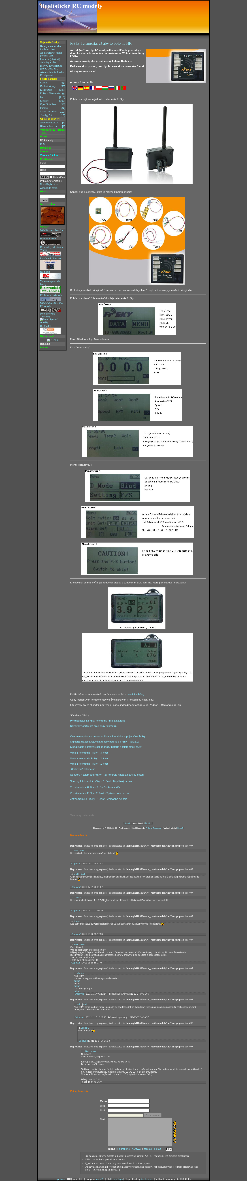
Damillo (77, 897)
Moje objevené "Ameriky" (47, 315)
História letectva (52, 126)
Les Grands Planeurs (50, 258)
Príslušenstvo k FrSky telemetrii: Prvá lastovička (97, 720)
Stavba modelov (52, 111)
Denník (52, 82)
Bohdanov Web (48, 238)
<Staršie (127, 823)
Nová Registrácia (49, 184)
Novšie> (148, 823)
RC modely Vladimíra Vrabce (51, 248)
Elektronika (52, 89)
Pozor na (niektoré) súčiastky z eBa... (50, 61)
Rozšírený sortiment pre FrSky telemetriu (93, 725)
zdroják (148, 1148)
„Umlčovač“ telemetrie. (83, 768)
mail (82, 850)
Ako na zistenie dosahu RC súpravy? (52, 74)
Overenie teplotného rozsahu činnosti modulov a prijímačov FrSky (107, 736)
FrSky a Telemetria (52, 93)
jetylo (76, 874)
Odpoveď (75, 863)
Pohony (52, 108)
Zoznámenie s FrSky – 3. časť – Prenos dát (95, 787)
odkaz (77, 981)
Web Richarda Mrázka (51, 230)
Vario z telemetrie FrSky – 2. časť (89, 758)
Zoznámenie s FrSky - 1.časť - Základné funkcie (98, 799)
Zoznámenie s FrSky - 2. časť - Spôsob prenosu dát (99, 793)
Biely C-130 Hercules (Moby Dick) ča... (51, 67)
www (82, 944)
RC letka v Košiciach (51, 295)
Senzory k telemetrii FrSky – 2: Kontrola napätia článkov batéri (107, 774)
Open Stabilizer (52, 104)
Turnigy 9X (52, 115)
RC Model (45, 326)
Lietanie (52, 100)
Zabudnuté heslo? (49, 188)
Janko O (85, 1028)
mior (76, 850)
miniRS (100, 1179)
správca (60, 1179)
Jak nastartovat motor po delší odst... (51, 54)
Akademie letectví (52, 122)
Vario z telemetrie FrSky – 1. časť (89, 763)
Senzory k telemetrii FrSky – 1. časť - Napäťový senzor (101, 781)
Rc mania (45, 271)
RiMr (76, 944)
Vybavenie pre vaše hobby (50, 283)
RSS (42, 144)
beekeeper (147, 1179)
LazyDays (117, 1179)
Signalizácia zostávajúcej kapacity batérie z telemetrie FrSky (106, 746)
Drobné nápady (52, 86)
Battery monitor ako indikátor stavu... (50, 47)
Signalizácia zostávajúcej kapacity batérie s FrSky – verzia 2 (104, 741)
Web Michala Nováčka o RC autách (52, 305)
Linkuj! (180, 828)
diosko (77, 921)
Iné (52, 97)
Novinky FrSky (136, 694)
